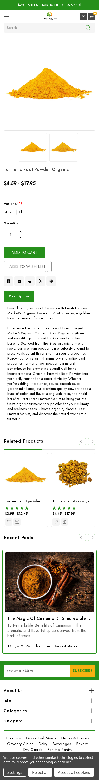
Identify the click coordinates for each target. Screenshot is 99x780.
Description (19, 296)
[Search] (88, 27)
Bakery (82, 744)
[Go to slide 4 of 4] (82, 441)
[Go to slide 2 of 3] (82, 537)
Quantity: (11, 223)
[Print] (30, 281)
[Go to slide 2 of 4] (91, 441)
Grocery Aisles (20, 744)
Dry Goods (33, 749)
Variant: (13, 203)
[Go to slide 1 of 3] (91, 537)
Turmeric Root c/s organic (73, 501)
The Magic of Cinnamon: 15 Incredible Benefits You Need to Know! (49, 618)
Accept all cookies (74, 772)
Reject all (40, 772)
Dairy (43, 744)
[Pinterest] (51, 281)
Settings (14, 772)
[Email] (19, 281)
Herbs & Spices (75, 738)
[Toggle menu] (6, 16)
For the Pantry (59, 749)
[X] (40, 281)
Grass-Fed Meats (41, 738)
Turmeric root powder (22, 501)
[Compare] (17, 522)
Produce (13, 738)
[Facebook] (8, 281)
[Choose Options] (8, 522)
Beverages (61, 744)
